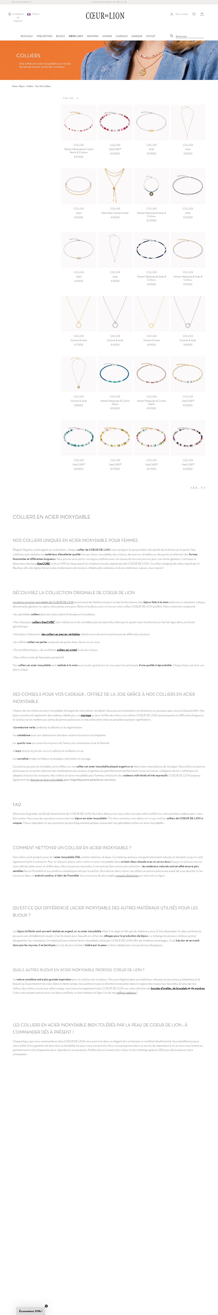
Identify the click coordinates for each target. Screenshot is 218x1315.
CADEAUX (122, 36)
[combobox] (190, 36)
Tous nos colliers (43, 86)
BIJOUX (60, 36)
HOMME (107, 36)
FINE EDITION (44, 36)
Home (15, 86)
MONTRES (93, 36)
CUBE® (76, 36)
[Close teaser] (46, 1306)
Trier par (68, 98)
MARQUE (137, 36)
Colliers (30, 86)
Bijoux (22, 86)
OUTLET (150, 36)
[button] (30, 1311)
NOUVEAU (26, 36)
